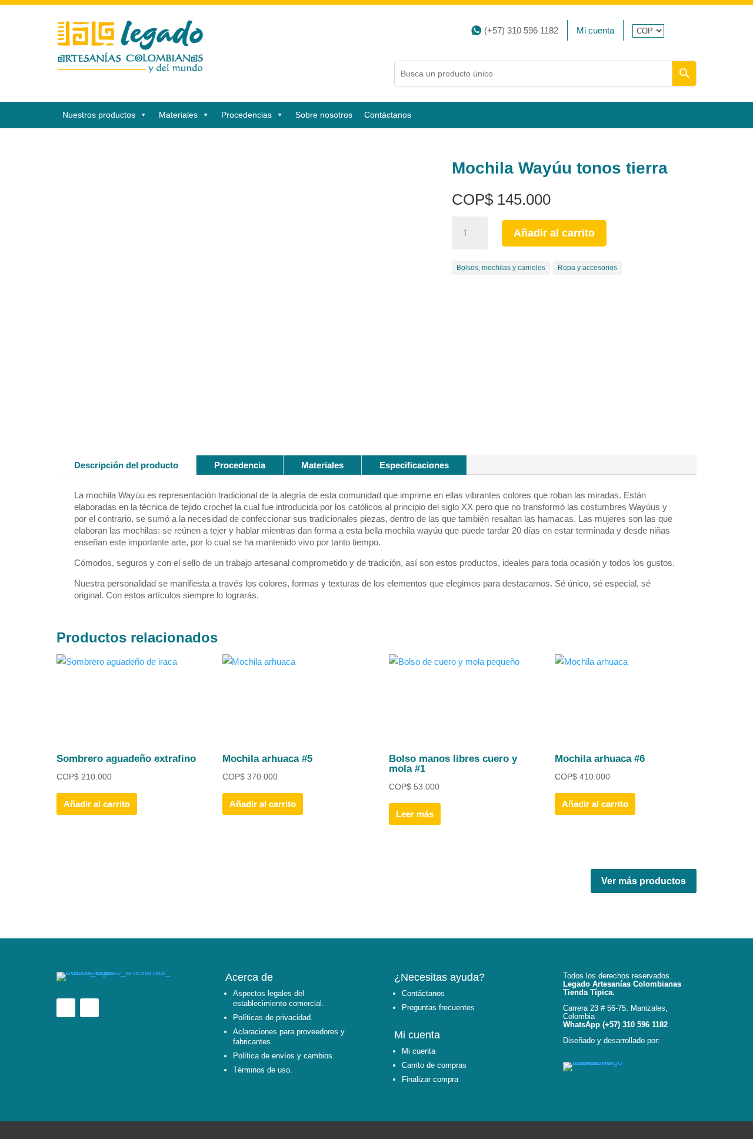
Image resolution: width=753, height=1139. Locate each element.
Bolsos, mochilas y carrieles (501, 268)
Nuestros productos (98, 114)
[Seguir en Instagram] (693, 30)
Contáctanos (387, 114)
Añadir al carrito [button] (97, 804)
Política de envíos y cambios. (284, 1055)
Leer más (415, 814)
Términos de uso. (262, 1069)
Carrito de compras (434, 1065)
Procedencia (239, 465)
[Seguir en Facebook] (680, 30)
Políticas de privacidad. (273, 1017)
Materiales (322, 465)
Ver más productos (643, 881)
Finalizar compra (430, 1079)
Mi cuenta (595, 30)
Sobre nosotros (323, 114)
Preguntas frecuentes (438, 1007)
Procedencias (246, 114)
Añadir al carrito (554, 233)
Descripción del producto (126, 465)
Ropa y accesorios (587, 268)
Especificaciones (414, 465)
